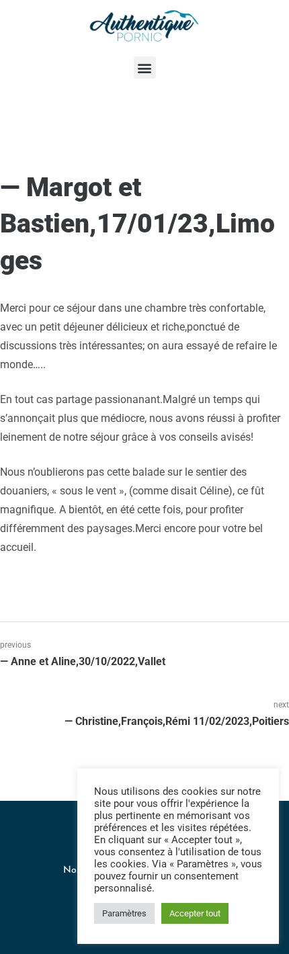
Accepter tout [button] (194, 913)
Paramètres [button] (124, 913)
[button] (145, 67)
